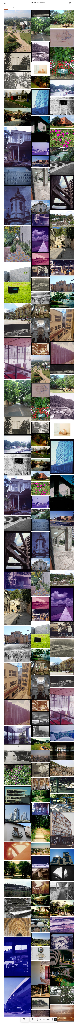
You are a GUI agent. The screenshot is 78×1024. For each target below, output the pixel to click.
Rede (13, 7)
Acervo (6, 7)
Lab (10, 7)
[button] (70, 3)
